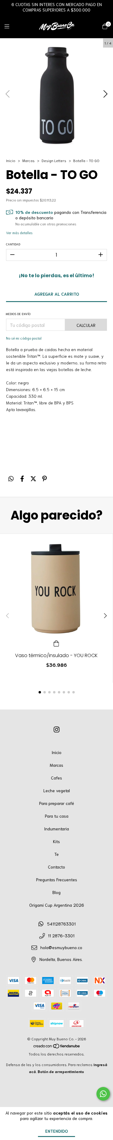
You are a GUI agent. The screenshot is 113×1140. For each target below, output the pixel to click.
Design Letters (54, 160)
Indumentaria (56, 828)
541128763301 (61, 923)
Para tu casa (56, 816)
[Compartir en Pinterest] (44, 478)
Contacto (56, 866)
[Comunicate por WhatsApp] (103, 1094)
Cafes (56, 777)
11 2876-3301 (61, 935)
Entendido (56, 1131)
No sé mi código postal (24, 338)
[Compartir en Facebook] (22, 478)
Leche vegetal (56, 790)
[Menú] (11, 26)
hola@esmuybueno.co (61, 947)
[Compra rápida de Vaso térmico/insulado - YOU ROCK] (56, 642)
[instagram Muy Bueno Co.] (56, 729)
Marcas (28, 160)
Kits (56, 841)
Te (56, 854)
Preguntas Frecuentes (56, 879)
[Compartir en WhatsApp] (11, 478)
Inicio (10, 160)
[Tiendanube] (57, 1047)
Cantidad (13, 244)
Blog (56, 892)
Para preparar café (56, 803)
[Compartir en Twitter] (33, 478)
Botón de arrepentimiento (61, 1071)
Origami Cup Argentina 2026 (56, 905)
